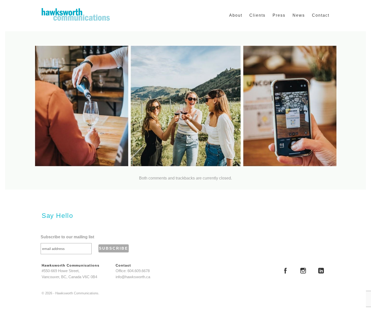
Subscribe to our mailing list (67, 237)
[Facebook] (285, 271)
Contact (320, 15)
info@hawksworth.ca (133, 277)
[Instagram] (303, 271)
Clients (257, 15)
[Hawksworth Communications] (76, 14)
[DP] (185, 106)
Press (279, 15)
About (235, 15)
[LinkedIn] (321, 271)
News (299, 15)
